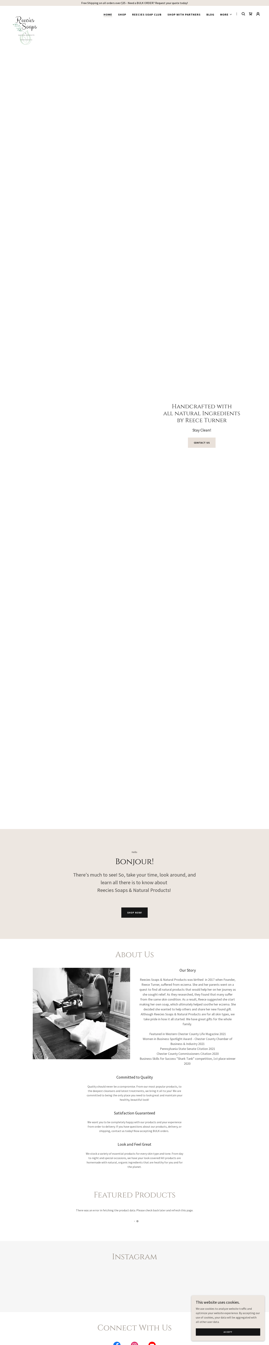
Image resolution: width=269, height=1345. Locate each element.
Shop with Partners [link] (184, 14)
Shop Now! (134, 912)
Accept (228, 1332)
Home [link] (108, 14)
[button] (226, 14)
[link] (25, 13)
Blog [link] (210, 14)
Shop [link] (122, 14)
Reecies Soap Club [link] (147, 14)
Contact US (202, 442)
